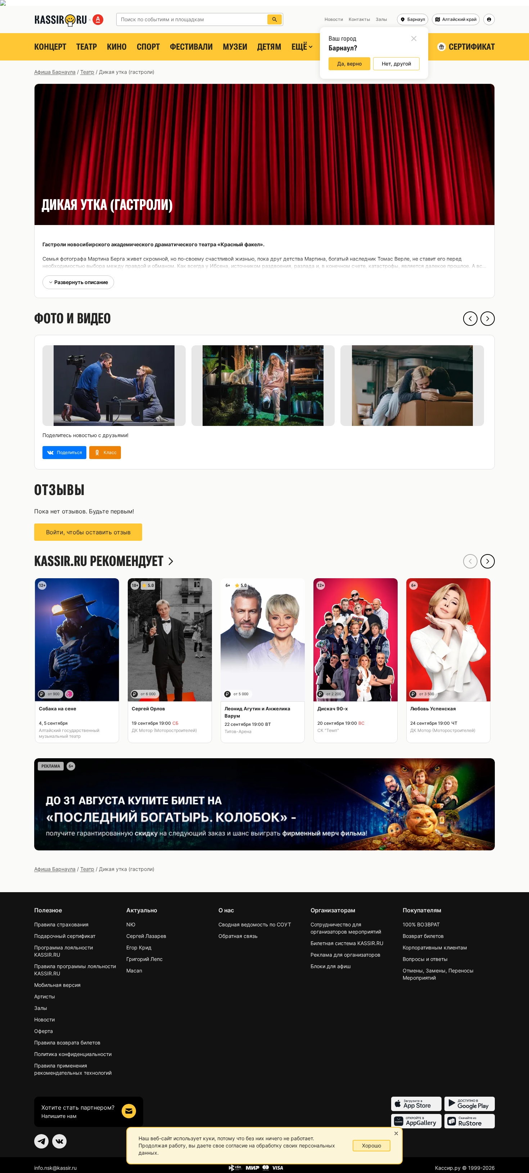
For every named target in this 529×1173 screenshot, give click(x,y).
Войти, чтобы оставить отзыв (88, 532)
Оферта (43, 1031)
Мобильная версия (57, 985)
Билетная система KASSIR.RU (347, 943)
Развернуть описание (81, 282)
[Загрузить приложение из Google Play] (469, 1104)
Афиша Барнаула (55, 72)
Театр (86, 47)
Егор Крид (139, 947)
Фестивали (191, 47)
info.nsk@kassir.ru (55, 1168)
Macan (134, 970)
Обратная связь (238, 936)
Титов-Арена (238, 731)
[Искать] (274, 19)
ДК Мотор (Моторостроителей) (164, 730)
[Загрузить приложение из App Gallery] (416, 1121)
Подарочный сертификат (64, 936)
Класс (110, 452)
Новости (44, 1019)
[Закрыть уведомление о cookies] (396, 1133)
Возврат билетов (423, 936)
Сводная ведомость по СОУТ (254, 924)
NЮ (130, 924)
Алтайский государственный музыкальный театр (69, 733)
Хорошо (371, 1145)
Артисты (44, 996)
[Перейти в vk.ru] (59, 1141)
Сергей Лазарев (146, 936)
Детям (269, 47)
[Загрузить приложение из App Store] (416, 1104)
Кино (117, 47)
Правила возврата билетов (67, 1042)
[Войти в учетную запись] (489, 19)
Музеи (235, 47)
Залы (40, 1008)
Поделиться (69, 452)
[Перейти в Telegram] (41, 1141)
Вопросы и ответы (425, 959)
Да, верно (349, 63)
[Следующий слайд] (487, 318)
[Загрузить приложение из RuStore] (469, 1121)
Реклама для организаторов (345, 955)
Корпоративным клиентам (435, 947)
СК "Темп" (328, 730)
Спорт (148, 47)
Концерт (50, 47)
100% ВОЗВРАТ (421, 924)
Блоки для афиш (331, 966)
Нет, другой (396, 63)
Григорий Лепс (144, 959)
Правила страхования (61, 924)
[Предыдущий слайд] (470, 318)
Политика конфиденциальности (73, 1054)
